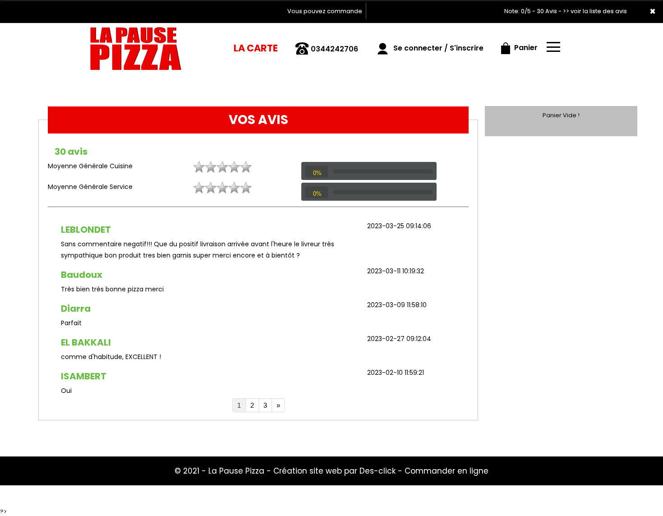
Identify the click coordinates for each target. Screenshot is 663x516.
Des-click (377, 470)
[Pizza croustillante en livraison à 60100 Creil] (136, 44)
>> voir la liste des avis (595, 11)
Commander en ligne (446, 470)
